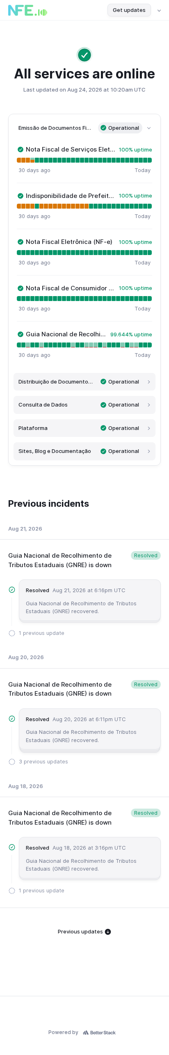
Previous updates (81, 931)
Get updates (129, 10)
